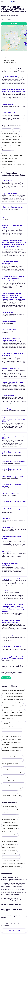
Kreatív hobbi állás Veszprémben (10, 750)
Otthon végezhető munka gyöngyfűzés (11, 62)
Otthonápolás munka (7, 60)
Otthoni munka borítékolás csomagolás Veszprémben (12, 706)
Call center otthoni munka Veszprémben (13, 773)
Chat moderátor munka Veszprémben (12, 789)
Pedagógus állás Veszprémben (10, 825)
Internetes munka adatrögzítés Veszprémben (10, 768)
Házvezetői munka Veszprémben (10, 809)
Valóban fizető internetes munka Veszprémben (10, 764)
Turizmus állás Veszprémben (9, 841)
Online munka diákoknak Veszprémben (12, 757)
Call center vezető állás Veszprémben (12, 715)
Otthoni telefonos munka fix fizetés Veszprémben (11, 743)
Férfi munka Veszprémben (9, 806)
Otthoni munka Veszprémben (10, 835)
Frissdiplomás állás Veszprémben (11, 733)
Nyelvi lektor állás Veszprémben (10, 726)
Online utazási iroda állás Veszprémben (12, 781)
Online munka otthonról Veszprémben (12, 730)
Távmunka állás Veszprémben (10, 819)
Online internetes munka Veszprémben (12, 760)
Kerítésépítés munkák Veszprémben (11, 866)
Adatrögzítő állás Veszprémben (10, 718)
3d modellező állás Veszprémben (10, 736)
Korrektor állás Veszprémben (10, 792)
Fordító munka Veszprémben (9, 828)
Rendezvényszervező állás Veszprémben (13, 863)
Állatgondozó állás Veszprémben (11, 857)
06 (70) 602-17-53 (14, 930)
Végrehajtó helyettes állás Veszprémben (13, 699)
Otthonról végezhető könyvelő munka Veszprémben (12, 722)
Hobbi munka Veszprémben (9, 844)
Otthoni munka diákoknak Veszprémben (12, 747)
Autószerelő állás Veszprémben (10, 831)
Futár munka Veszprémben (9, 822)
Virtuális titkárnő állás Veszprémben (12, 693)
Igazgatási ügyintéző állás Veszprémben (13, 690)
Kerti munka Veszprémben (9, 813)
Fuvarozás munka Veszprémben (10, 860)
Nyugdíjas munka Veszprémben (10, 816)
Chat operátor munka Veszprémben (11, 739)
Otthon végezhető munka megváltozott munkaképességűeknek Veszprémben (13, 711)
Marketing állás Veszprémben (10, 838)
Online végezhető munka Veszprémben (12, 702)
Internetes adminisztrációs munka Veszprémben (11, 776)
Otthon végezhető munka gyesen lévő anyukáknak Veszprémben (12, 784)
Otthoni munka (5, 58)
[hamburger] (2, 2)
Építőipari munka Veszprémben (10, 854)
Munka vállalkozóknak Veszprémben (11, 795)
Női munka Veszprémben (8, 847)
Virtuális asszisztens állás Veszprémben (12, 696)
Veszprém (4, 56)
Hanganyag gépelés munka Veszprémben (13, 753)
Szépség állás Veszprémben (9, 850)
